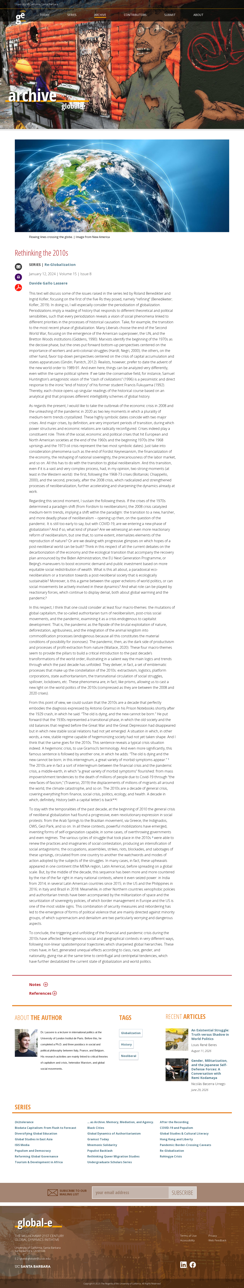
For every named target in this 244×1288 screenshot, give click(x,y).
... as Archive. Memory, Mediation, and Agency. (120, 1122)
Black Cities (95, 1128)
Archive (100, 15)
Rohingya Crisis (171, 1156)
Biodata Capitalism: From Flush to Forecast (45, 1128)
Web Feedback (217, 1240)
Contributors (135, 15)
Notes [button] (35, 984)
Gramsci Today (98, 1139)
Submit (170, 15)
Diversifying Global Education (36, 1133)
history (126, 1044)
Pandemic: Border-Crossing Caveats (185, 1145)
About (198, 15)
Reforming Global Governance (36, 1156)
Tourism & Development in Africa (39, 1162)
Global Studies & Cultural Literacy (184, 1133)
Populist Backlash (100, 1151)
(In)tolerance (24, 1122)
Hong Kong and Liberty (176, 1139)
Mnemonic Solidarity (102, 1145)
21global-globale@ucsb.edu (34, 1258)
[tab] (104, 984)
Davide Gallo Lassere (48, 283)
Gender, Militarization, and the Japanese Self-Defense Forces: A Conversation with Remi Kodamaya (209, 1069)
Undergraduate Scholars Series (109, 1162)
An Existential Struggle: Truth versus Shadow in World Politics (210, 1034)
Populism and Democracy (33, 1151)
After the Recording (174, 1122)
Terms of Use (188, 1235)
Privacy (212, 1235)
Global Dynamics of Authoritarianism (114, 1133)
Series (71, 15)
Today (44, 15)
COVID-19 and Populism (176, 1128)
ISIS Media (22, 1145)
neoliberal (128, 1056)
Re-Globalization (60, 264)
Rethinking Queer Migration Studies (113, 1156)
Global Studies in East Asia (34, 1139)
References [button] (40, 993)
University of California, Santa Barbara (36, 4)
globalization (131, 1033)
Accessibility (187, 1240)
